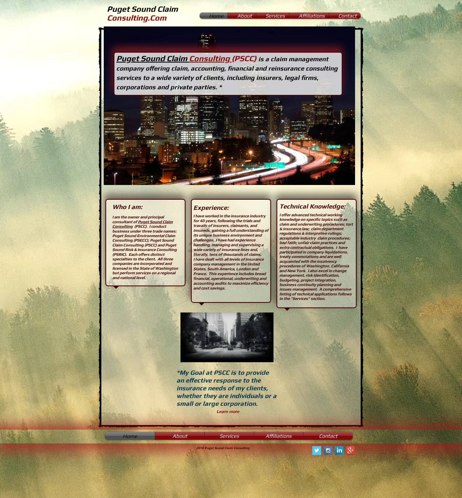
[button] (229, 105)
